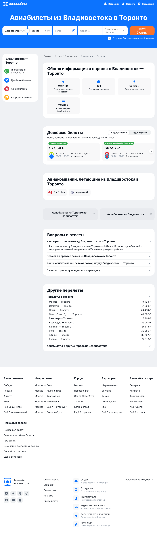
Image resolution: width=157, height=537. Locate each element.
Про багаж (9, 440)
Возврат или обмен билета (19, 435)
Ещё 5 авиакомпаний (15, 412)
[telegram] (13, 493)
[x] (20, 493)
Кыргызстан (136, 406)
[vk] (6, 493)
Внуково (106, 390)
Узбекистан (136, 401)
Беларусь (135, 385)
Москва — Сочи (43, 385)
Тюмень (78, 401)
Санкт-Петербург (84, 396)
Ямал (7, 401)
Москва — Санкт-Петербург (51, 406)
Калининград (81, 406)
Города (79, 378)
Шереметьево (109, 385)
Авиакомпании (13, 378)
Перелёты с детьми (15, 451)
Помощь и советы (15, 422)
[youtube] (13, 500)
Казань (105, 396)
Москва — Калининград (48, 390)
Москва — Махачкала (47, 401)
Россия (8, 390)
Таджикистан (137, 396)
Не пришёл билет (13, 429)
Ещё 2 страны (137, 412)
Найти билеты (142, 30)
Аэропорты (109, 378)
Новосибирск (81, 390)
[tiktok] (27, 493)
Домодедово (109, 401)
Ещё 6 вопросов (13, 456)
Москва (78, 385)
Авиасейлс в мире (141, 378)
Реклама (48, 495)
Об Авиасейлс (51, 479)
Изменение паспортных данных (21, 446)
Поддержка (50, 490)
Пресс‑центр (51, 501)
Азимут (8, 396)
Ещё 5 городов (82, 412)
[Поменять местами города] (27, 31)
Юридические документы (138, 479)
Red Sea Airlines (13, 406)
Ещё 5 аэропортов (112, 412)
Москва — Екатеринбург (48, 412)
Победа (8, 385)
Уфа (104, 406)
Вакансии (49, 484)
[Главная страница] (15, 3)
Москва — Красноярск (47, 396)
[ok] (20, 500)
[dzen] (6, 500)
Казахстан (135, 390)
